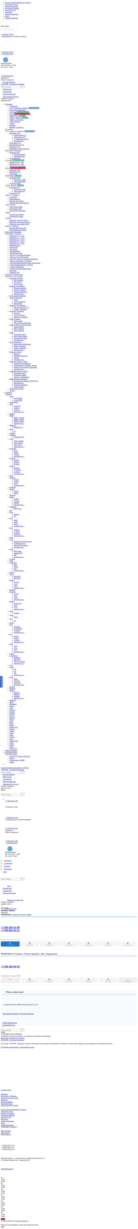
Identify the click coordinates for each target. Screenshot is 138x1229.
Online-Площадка (7, 1125)
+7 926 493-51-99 (7, 34)
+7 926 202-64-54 (7, 76)
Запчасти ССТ (6, 1117)
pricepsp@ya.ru (9, 1025)
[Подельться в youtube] (4, 1219)
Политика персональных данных (13, 1047)
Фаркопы (4, 1100)
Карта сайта (30, 1047)
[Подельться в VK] (2, 1219)
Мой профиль (6, 1131)
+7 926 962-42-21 (6, 36)
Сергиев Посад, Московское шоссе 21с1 (9, 29)
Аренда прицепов (7, 1121)
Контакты (4, 1119)
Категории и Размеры (9, 1096)
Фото (3, 1123)
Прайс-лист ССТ (1, 681)
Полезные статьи (7, 1111)
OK (3, 1227)
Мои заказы (5, 1133)
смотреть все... (19, 141)
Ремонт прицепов (7, 1113)
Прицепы (4, 1094)
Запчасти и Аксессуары (9, 1098)
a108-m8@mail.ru (10, 1023)
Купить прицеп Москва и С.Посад (13, 1110)
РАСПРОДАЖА (7, 1104)
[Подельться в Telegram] (5, 59)
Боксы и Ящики (7, 1102)
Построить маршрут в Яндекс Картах (18, 1014)
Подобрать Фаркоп (8, 1115)
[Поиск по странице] (22, 86)
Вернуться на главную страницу (13, 1038)
